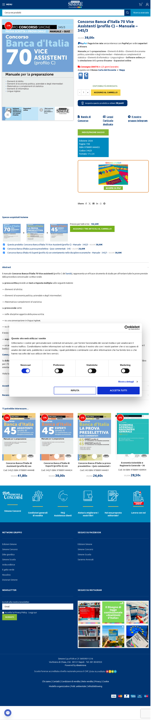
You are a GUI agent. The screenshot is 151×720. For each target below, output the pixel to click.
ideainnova (81, 665)
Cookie (106, 681)
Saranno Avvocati (85, 559)
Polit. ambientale (78, 686)
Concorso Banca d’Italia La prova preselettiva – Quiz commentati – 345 (94, 466)
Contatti (56, 681)
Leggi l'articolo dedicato (108, 120)
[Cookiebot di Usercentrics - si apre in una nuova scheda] (127, 328)
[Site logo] (75, 4)
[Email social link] (93, 204)
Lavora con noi (138, 513)
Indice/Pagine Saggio (93, 132)
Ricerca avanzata (141, 12)
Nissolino (6, 575)
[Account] (147, 4)
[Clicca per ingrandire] (7, 114)
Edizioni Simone (9, 544)
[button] (19, 456)
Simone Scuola (9, 559)
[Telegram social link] (104, 204)
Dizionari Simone (10, 580)
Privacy (98, 681)
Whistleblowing (95, 686)
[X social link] (90, 204)
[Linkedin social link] (97, 204)
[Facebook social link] (86, 204)
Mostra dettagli (126, 381)
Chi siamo (46, 681)
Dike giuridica (8, 554)
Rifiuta (75, 390)
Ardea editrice (8, 564)
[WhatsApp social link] (100, 204)
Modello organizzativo (59, 686)
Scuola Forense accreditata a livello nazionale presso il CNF (61, 671)
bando (69, 273)
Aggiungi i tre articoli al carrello (92, 229)
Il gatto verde (8, 569)
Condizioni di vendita (70, 681)
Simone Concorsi (12, 511)
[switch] (59, 370)
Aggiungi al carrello (106, 92)
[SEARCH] (127, 13)
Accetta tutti (118, 390)
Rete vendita (87, 681)
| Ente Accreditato (97, 671)
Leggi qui (32, 612)
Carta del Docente (107, 70)
